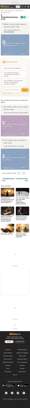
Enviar (25, 90)
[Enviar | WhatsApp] (24, 17)
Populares (8, 365)
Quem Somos (22, 371)
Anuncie (15, 374)
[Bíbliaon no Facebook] (24, 393)
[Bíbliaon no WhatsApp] (6, 393)
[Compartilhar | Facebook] (21, 17)
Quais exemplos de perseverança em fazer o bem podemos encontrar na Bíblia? (13, 82)
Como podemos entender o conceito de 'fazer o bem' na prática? (12, 74)
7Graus (11, 399)
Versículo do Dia (7, 356)
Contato (22, 368)
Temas (8, 368)
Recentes (22, 365)
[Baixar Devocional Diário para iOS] (22, 386)
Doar (18, 6)
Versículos (8, 349)
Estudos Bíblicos (7, 353)
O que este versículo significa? (12, 68)
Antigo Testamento (8, 362)
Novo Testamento (22, 362)
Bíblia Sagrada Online (7, 7)
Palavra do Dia (8, 359)
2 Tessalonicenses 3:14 (22, 179)
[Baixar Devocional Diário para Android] (8, 386)
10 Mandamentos (22, 349)
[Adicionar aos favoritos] (27, 17)
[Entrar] (22, 6)
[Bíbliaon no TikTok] (12, 393)
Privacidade (8, 371)
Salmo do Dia (22, 356)
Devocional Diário (22, 359)
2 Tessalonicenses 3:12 (8, 179)
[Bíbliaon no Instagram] (18, 393)
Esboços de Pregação (22, 353)
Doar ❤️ (9, 341)
